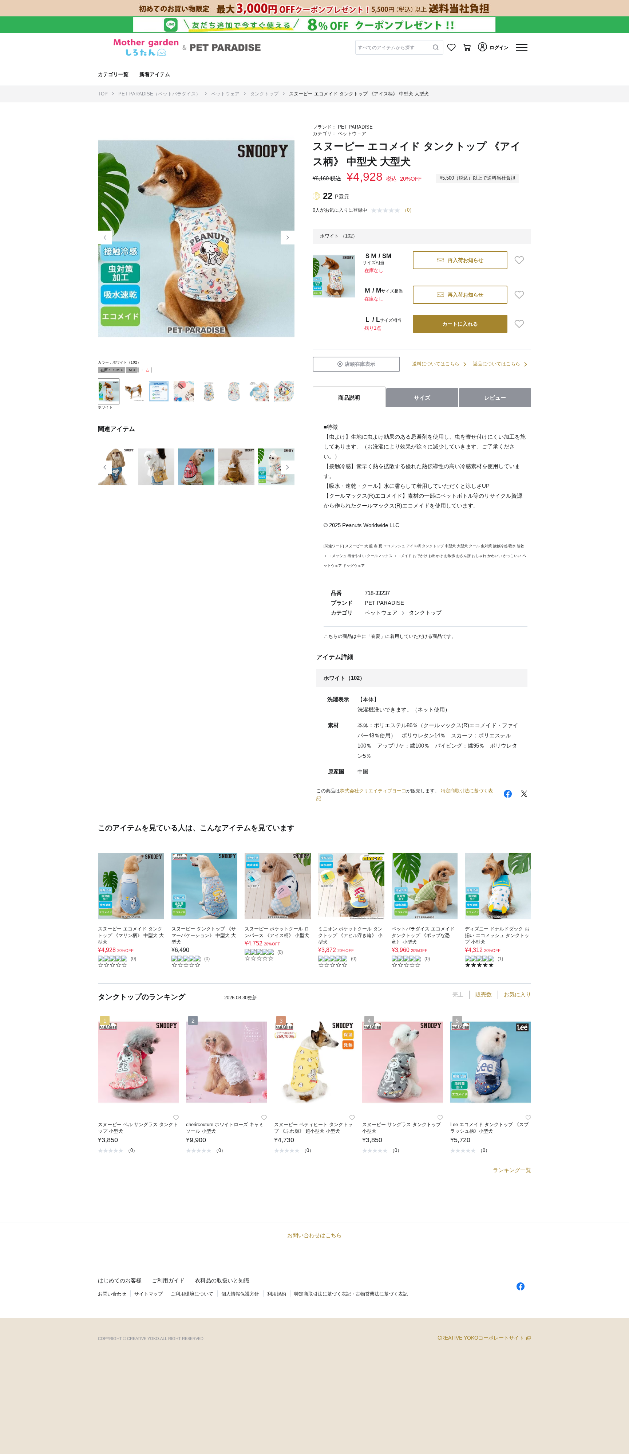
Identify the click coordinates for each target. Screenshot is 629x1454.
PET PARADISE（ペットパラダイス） (159, 94)
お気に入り (517, 994)
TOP (103, 94)
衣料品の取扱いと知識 (222, 1280)
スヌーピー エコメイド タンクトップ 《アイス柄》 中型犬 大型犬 (359, 94)
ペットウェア (225, 94)
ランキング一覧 (512, 1170)
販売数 (483, 994)
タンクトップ (264, 94)
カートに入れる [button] (460, 324)
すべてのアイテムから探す (386, 47)
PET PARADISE (355, 127)
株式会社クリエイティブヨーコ (373, 790)
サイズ (422, 398)
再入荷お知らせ (465, 260)
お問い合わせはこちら (314, 1235)
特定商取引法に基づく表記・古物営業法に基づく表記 (351, 1294)
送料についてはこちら (435, 364)
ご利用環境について (192, 1294)
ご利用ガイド (168, 1280)
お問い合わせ (112, 1294)
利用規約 (276, 1294)
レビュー (495, 398)
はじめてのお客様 (120, 1280)
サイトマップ (148, 1294)
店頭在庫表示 (360, 364)
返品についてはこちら (496, 364)
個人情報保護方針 (240, 1294)
